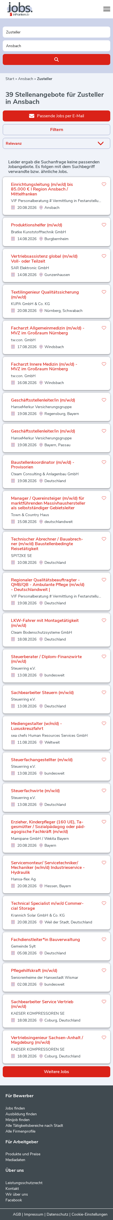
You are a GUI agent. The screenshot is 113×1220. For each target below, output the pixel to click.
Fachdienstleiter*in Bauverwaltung (45, 940)
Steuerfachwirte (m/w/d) (35, 791)
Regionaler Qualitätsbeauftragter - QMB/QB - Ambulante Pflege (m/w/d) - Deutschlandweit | (47, 585)
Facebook (13, 1200)
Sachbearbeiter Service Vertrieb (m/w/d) (42, 1004)
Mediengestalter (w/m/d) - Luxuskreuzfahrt (36, 726)
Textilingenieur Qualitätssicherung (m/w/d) (45, 294)
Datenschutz (57, 1214)
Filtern (56, 130)
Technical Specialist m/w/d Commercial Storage (47, 905)
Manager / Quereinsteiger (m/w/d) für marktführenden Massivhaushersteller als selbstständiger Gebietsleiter (48, 503)
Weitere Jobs (56, 1072)
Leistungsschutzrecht (24, 1182)
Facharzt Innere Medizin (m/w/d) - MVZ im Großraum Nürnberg (44, 366)
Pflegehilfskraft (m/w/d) (34, 971)
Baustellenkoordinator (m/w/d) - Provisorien (42, 464)
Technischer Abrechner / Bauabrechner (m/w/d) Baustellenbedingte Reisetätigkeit (47, 544)
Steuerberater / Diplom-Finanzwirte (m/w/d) (46, 659)
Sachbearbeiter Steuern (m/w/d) (42, 693)
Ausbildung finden (21, 1114)
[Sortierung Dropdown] (101, 143)
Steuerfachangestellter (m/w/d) (42, 760)
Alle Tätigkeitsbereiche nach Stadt (34, 1125)
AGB (17, 1214)
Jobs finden (15, 1108)
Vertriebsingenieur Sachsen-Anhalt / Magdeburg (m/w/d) (47, 1040)
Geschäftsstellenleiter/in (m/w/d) (43, 400)
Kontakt (12, 1188)
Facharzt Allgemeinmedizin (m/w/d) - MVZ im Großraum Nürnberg (47, 330)
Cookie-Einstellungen (90, 1214)
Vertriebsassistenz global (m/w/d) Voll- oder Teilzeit (44, 258)
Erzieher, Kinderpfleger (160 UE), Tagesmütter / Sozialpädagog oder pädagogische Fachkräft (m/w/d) (48, 827)
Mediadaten (15, 1159)
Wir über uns (16, 1194)
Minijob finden (17, 1119)
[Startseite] (24, 9)
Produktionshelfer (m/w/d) (36, 225)
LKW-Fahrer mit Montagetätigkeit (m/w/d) (45, 623)
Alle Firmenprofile (20, 1131)
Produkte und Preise (22, 1154)
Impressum (33, 1214)
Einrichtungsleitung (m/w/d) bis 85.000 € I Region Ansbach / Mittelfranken (42, 189)
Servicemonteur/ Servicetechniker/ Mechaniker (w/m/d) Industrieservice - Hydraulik (48, 867)
